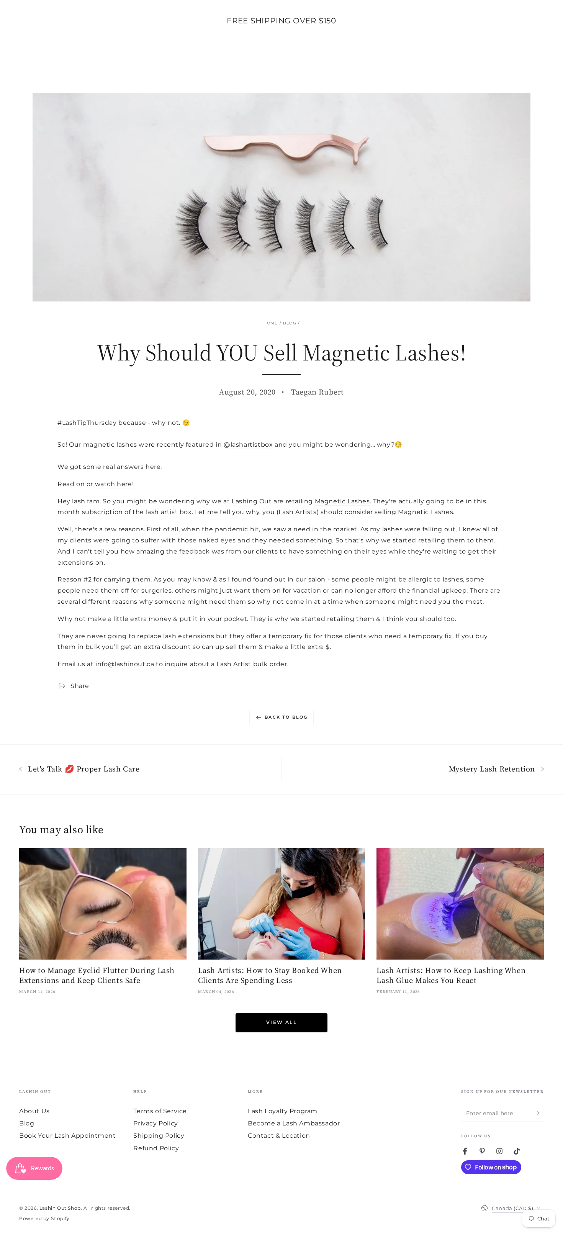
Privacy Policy (155, 1123)
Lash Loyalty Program (283, 1111)
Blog (289, 323)
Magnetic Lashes (342, 501)
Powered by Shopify (44, 1218)
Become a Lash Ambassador (294, 1123)
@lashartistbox (248, 444)
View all (281, 1022)
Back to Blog (286, 717)
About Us (34, 1111)
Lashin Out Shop (60, 1208)
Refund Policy (156, 1148)
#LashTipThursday (87, 422)
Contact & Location (279, 1135)
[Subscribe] (539, 1113)
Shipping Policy (158, 1135)
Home (270, 323)
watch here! (114, 484)
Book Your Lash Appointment (67, 1135)
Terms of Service (160, 1111)
